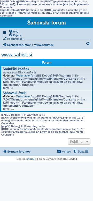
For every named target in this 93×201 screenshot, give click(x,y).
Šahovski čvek (14, 93)
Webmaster (23, 75)
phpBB (30, 158)
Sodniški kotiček (16, 69)
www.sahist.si (16, 54)
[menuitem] (13, 31)
